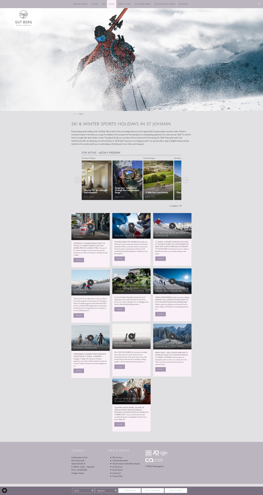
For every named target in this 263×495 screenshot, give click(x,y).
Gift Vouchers (117, 457)
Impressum (116, 473)
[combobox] (83, 490)
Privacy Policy (117, 476)
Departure (101, 490)
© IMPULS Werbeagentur (154, 466)
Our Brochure (117, 466)
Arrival (76, 490)
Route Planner (117, 469)
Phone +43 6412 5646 (79, 469)
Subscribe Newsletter (120, 460)
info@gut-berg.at (77, 473)
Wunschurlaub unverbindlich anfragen (126, 463)
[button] (4, 490)
